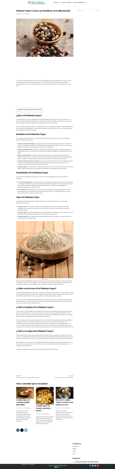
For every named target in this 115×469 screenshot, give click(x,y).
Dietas (74, 451)
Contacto (56, 2)
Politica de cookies (66, 2)
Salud (74, 453)
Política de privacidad (79, 2)
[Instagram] (98, 466)
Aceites (74, 462)
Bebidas (75, 448)
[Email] (26, 430)
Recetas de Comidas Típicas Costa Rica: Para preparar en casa (64, 402)
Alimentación (19, 13)
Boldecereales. (63, 465)
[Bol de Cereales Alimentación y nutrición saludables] (36, 2)
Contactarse (24, 464)
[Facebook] (18, 430)
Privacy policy (31, 464)
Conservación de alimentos (86, 462)
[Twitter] (22, 430)
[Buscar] (97, 10)
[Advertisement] (44, 70)
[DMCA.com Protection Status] (57, 467)
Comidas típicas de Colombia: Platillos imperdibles (23, 402)
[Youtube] (95, 466)
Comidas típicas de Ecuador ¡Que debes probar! (43, 408)
